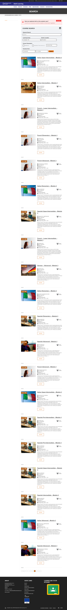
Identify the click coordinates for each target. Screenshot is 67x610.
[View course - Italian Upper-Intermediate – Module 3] (28, 62)
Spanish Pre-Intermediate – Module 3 (49, 417)
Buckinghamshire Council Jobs (28, 593)
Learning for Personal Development (29, 590)
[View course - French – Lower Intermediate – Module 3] (28, 112)
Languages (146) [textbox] (26, 39)
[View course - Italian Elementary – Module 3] (28, 190)
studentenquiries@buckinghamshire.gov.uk (15, 590)
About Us (20, 6)
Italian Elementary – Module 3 (47, 186)
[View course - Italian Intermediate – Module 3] (28, 87)
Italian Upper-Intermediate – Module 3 (49, 58)
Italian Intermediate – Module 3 (47, 83)
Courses (15, 6)
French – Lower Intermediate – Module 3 (47, 109)
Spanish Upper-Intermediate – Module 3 (49, 212)
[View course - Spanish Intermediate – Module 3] (28, 499)
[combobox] (32, 40)
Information (25, 6)
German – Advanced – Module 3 (47, 265)
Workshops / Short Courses (39, 45)
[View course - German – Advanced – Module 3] (28, 270)
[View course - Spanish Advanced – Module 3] (28, 346)
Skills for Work (26, 589)
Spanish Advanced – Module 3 (47, 341)
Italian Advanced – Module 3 (46, 520)
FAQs (30, 6)
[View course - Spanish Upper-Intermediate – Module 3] (28, 215)
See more (40, 74)
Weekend (27, 45)
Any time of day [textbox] (49, 45)
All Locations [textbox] (44, 39)
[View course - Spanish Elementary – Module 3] (28, 320)
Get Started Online (49, 6)
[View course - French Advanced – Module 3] (28, 165)
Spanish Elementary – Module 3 (47, 316)
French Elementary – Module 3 (47, 135)
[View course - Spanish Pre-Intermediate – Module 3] (28, 422)
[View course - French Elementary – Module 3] (28, 140)
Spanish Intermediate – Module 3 (48, 495)
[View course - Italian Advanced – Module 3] (28, 525)
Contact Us (42, 6)
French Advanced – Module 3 (46, 161)
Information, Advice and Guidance (29, 587)
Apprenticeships (36, 6)
